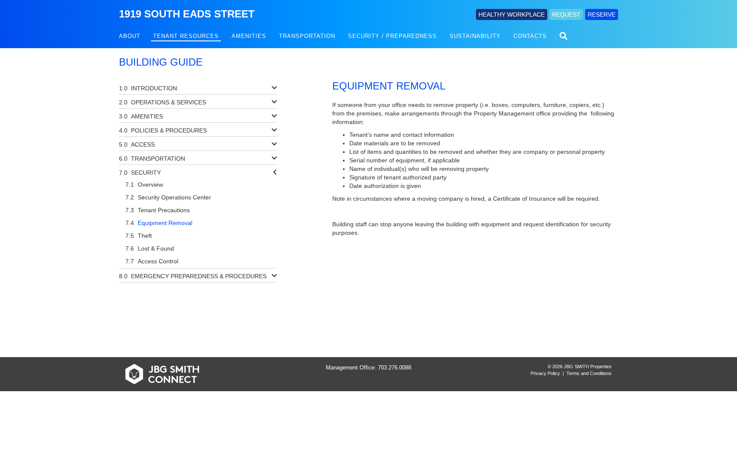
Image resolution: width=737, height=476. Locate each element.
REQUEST (566, 14)
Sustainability (475, 36)
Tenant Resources (186, 36)
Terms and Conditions (589, 373)
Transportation (307, 36)
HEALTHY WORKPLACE (512, 14)
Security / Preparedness (392, 36)
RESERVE (601, 14)
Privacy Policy (545, 373)
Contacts (530, 36)
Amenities (249, 36)
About (129, 36)
